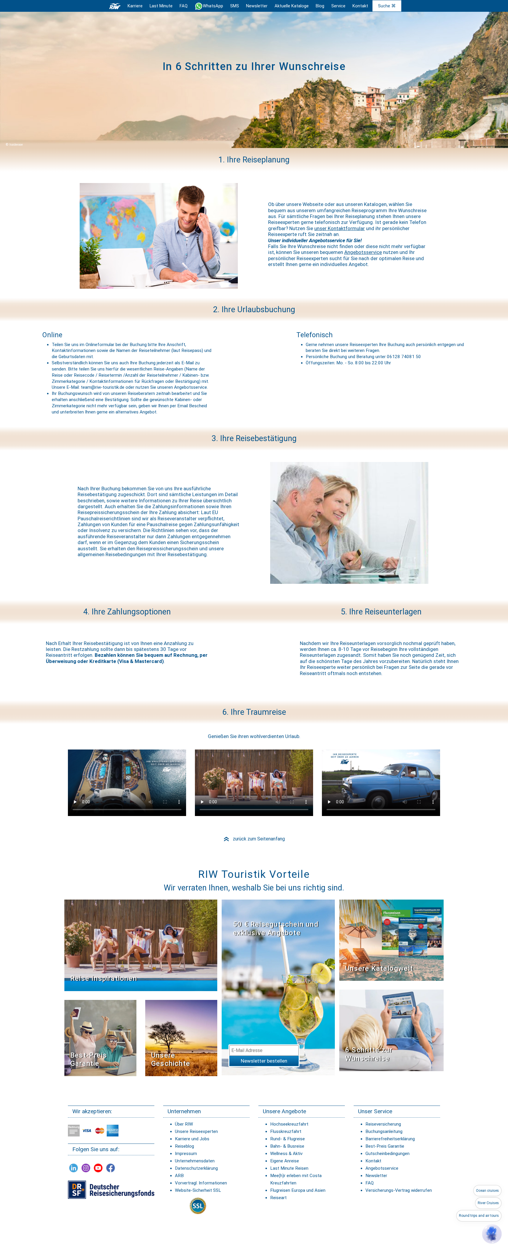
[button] (492, 1234)
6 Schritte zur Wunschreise (368, 1054)
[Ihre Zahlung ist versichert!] (111, 1189)
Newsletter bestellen (264, 1061)
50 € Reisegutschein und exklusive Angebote (276, 928)
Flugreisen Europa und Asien (297, 1190)
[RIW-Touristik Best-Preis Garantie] (100, 1038)
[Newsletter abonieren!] (278, 987)
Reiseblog (184, 1146)
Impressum (186, 1153)
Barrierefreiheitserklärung (390, 1138)
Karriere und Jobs (192, 1138)
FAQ (184, 6)
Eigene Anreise (284, 1161)
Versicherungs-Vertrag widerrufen (398, 1190)
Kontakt (373, 1161)
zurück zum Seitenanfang (254, 839)
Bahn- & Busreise (287, 1146)
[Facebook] (110, 1167)
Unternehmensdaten (195, 1161)
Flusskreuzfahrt (285, 1131)
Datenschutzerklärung (196, 1168)
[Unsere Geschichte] (181, 1038)
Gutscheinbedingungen (387, 1153)
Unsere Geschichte (170, 1059)
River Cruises (488, 1203)
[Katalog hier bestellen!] (391, 940)
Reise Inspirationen (103, 978)
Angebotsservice (363, 252)
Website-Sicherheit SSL (198, 1190)
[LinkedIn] (73, 1167)
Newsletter (376, 1175)
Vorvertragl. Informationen (201, 1183)
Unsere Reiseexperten (196, 1131)
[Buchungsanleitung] (391, 1030)
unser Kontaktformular (339, 228)
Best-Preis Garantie (88, 1059)
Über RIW (184, 1124)
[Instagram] (85, 1167)
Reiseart (278, 1197)
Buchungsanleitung (383, 1131)
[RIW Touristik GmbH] (114, 5)
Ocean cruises (487, 1191)
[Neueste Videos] (140, 945)
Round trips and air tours (479, 1216)
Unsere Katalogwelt (379, 968)
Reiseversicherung (383, 1124)
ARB (179, 1175)
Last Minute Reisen (289, 1168)
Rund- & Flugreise (287, 1138)
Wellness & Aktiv (286, 1153)
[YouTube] (98, 1167)
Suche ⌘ (387, 6)
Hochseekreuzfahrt (289, 1124)
